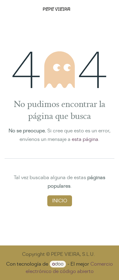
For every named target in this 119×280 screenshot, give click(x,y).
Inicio (59, 201)
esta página (85, 139)
